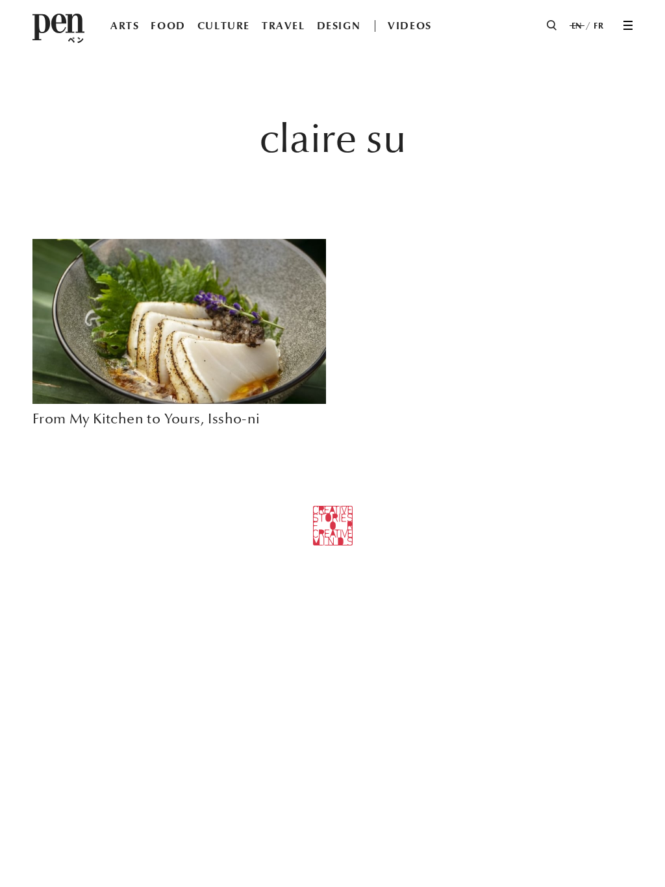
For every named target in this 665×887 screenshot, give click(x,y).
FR (598, 26)
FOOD (168, 25)
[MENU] (628, 25)
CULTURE (223, 25)
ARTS (124, 25)
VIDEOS (410, 25)
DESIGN (339, 25)
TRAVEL (283, 25)
